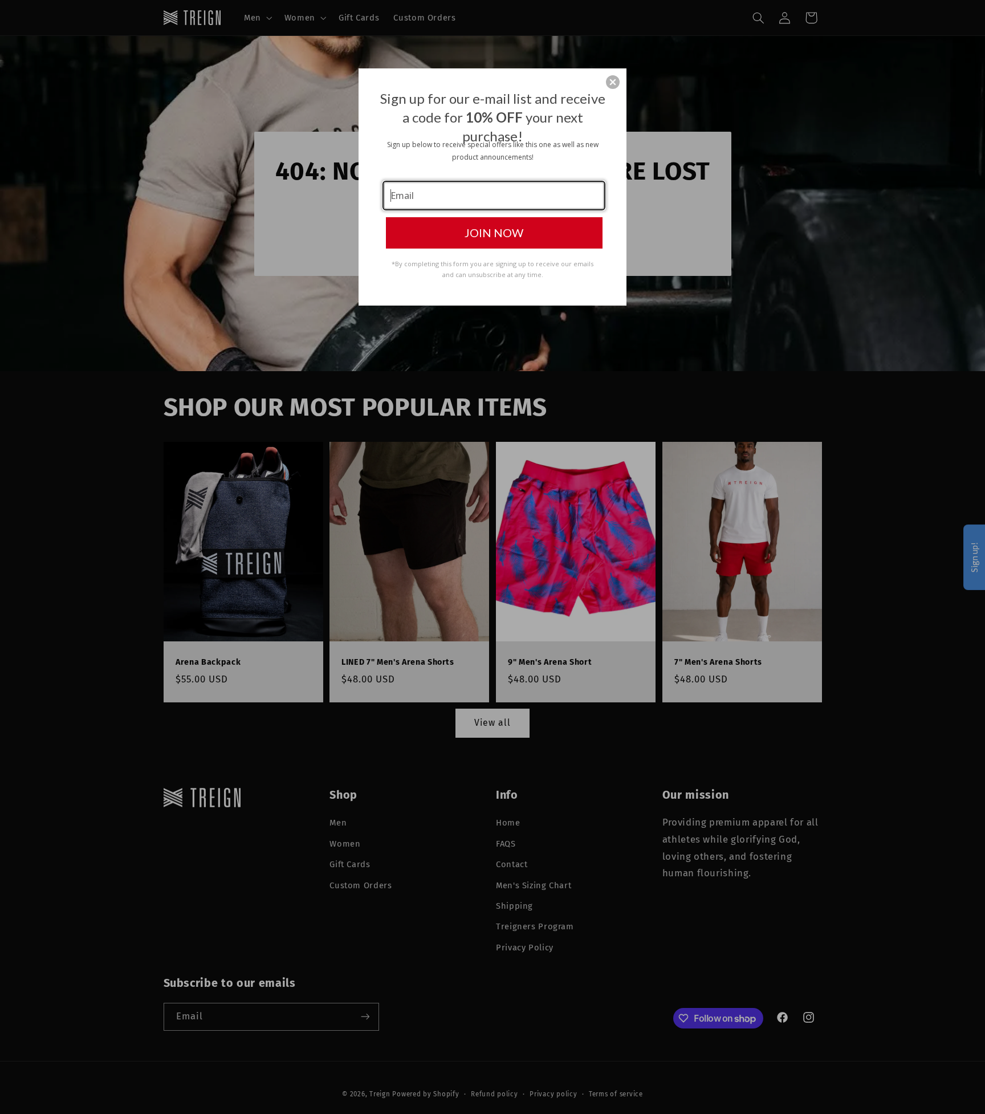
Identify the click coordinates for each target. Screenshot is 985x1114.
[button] (613, 82)
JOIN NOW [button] (494, 232)
